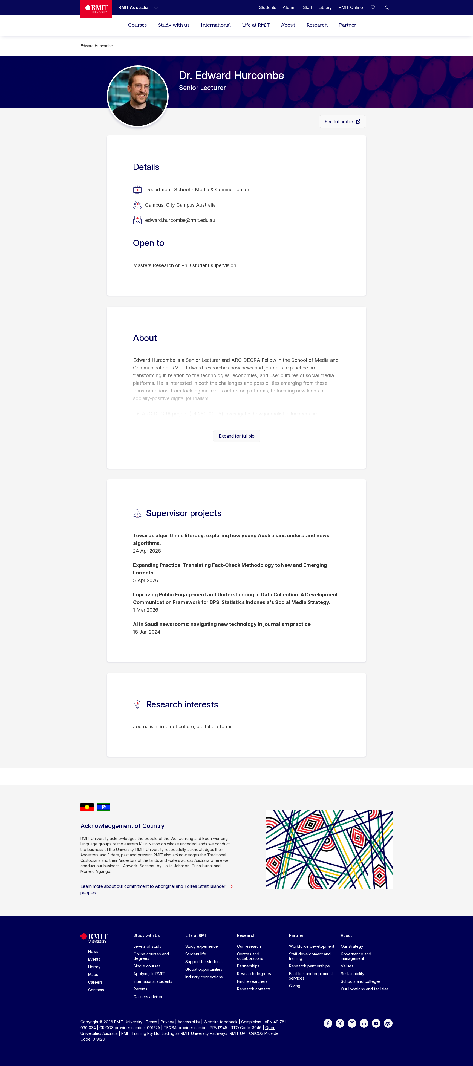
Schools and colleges (361, 981)
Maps (93, 974)
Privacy (167, 1021)
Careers (95, 982)
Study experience (201, 946)
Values (347, 966)
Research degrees (254, 973)
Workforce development (311, 946)
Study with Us (147, 935)
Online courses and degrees (151, 956)
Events (94, 959)
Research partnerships (309, 966)
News (93, 951)
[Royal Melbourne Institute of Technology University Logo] (96, 9)
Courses (137, 25)
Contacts (96, 989)
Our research (249, 946)
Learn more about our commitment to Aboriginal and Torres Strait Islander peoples (152, 889)
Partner (347, 25)
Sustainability (352, 973)
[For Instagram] (352, 1023)
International (216, 25)
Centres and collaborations (250, 956)
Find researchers (252, 981)
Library (94, 966)
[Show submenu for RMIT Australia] (154, 7)
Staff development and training (310, 956)
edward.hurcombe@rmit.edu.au (180, 220)
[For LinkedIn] (364, 1023)
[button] (387, 7)
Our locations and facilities (365, 989)
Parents (140, 989)
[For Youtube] (376, 1023)
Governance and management (356, 956)
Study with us (173, 25)
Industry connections (204, 977)
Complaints (251, 1021)
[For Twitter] (340, 1023)
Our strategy (352, 946)
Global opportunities (203, 969)
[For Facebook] (328, 1023)
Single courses (147, 966)
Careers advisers (149, 996)
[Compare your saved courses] (376, 7)
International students (153, 981)
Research (317, 25)
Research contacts (254, 989)
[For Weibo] (388, 1023)
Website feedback (221, 1021)
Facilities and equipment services (311, 975)
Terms (151, 1021)
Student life (195, 954)
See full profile (339, 121)
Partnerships (248, 966)
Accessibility (189, 1021)
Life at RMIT (256, 25)
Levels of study (147, 946)
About (288, 25)
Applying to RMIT (149, 973)
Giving (294, 985)
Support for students (204, 961)
